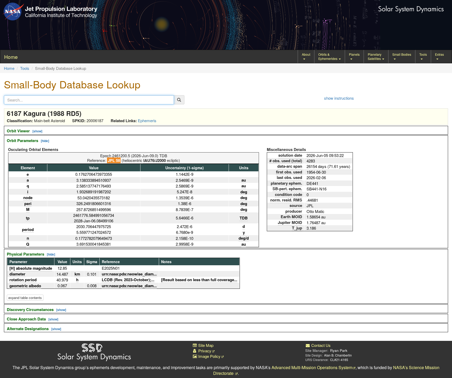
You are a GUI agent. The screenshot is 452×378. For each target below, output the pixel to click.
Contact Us (320, 345)
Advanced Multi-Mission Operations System (312, 367)
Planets (354, 54)
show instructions (339, 98)
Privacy (204, 350)
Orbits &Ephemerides (328, 56)
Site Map (205, 345)
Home (9, 68)
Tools (423, 54)
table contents (25, 297)
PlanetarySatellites (375, 56)
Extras (439, 54)
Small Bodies (401, 54)
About (306, 54)
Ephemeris (147, 120)
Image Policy (209, 356)
